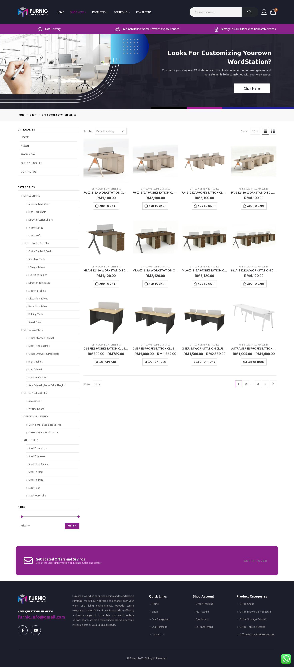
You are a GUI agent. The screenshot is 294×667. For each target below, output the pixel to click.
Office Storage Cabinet (41, 338)
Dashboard (202, 619)
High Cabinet (35, 361)
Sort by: (88, 131)
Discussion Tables (38, 298)
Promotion (100, 12)
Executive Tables (37, 275)
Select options (106, 362)
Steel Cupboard (37, 456)
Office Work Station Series (106, 189)
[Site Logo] (33, 12)
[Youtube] (36, 630)
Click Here (252, 88)
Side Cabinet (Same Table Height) (46, 385)
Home (60, 12)
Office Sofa (34, 235)
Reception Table (37, 306)
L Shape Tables (36, 267)
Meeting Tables (37, 290)
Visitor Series (35, 227)
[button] (265, 131)
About (25, 146)
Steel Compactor (37, 448)
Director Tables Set (39, 282)
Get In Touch (255, 560)
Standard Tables (37, 259)
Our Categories (31, 163)
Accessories (34, 401)
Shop (155, 611)
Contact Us (143, 12)
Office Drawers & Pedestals (43, 354)
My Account (202, 611)
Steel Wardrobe (37, 495)
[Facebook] (23, 630)
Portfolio (120, 12)
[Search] (250, 12)
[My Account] (264, 12)
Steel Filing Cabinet (39, 346)
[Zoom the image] (32, 596)
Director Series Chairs (40, 219)
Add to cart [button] (108, 206)
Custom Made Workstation (43, 432)
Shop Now (76, 12)
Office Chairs (246, 603)
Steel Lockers (35, 472)
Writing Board (36, 409)
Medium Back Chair (39, 204)
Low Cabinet (35, 369)
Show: (244, 131)
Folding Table (35, 314)
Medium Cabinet (37, 377)
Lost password (204, 626)
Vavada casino (124, 605)
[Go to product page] (106, 161)
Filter (72, 525)
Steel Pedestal (36, 480)
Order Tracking (204, 603)
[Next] (273, 384)
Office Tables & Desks (40, 251)
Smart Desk (34, 322)
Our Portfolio (159, 626)
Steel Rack (34, 487)
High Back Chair (37, 212)
